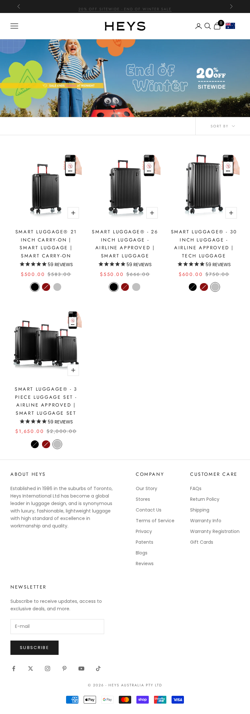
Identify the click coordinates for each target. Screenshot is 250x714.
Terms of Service (155, 520)
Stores (143, 499)
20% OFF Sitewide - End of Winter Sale (125, 6)
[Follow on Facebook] (13, 668)
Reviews (145, 563)
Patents (144, 542)
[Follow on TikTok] (98, 668)
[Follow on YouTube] (81, 668)
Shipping (199, 510)
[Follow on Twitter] (30, 668)
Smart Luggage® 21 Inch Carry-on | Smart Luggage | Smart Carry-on (46, 243)
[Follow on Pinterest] (64, 668)
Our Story (146, 488)
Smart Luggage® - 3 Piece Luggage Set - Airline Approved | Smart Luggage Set (46, 401)
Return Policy (204, 499)
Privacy (144, 531)
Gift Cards (201, 542)
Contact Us (148, 510)
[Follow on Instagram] (47, 668)
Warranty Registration (215, 531)
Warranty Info (205, 520)
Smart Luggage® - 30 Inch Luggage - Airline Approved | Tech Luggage (204, 243)
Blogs (141, 553)
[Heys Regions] (233, 27)
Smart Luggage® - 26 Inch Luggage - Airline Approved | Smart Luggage (125, 243)
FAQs (195, 488)
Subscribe (34, 647)
